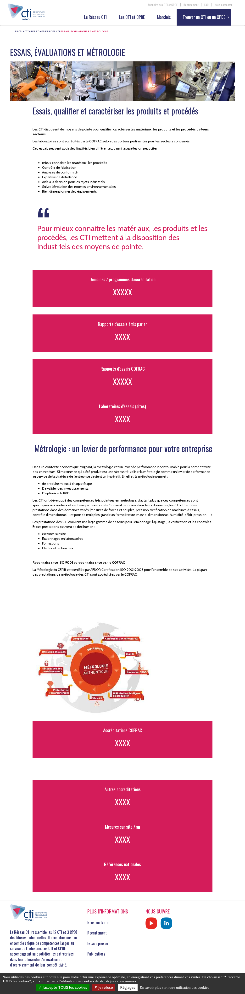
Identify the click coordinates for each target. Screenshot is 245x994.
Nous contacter (223, 4)
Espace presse (97, 943)
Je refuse (105, 987)
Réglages (127, 987)
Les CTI (18, 31)
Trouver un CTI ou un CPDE (204, 17)
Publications (96, 954)
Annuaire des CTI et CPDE (163, 4)
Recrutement (191, 4)
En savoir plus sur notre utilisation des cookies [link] (174, 987)
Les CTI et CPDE (132, 17)
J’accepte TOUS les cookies (64, 987)
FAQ (206, 4)
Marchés (164, 17)
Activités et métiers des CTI (41, 31)
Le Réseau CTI (95, 17)
